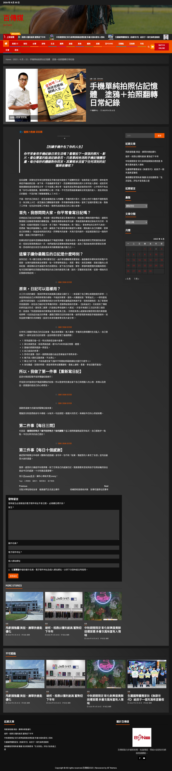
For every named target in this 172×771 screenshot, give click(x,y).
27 (134, 271)
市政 (142, 44)
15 (145, 260)
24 (156, 265)
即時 (43, 44)
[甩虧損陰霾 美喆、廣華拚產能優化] (24, 606)
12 (128, 260)
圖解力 (34, 481)
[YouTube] (144, 758)
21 (139, 265)
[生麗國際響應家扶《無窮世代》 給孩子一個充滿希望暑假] (147, 674)
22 (145, 265)
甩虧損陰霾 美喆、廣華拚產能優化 (140, 152)
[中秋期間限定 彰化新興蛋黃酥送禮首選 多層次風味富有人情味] (103, 606)
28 (139, 271)
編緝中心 (95, 110)
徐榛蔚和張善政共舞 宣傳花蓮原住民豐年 (89, 488)
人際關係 (27, 481)
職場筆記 (42, 481)
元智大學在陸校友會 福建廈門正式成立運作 (39, 488)
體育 (89, 44)
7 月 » (136, 279)
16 (150, 260)
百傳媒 (13, 18)
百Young (109, 44)
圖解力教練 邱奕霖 (33, 132)
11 (161, 254)
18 (161, 260)
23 (150, 265)
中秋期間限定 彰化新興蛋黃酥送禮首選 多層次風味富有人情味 (56, 37)
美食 (79, 44)
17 (156, 260)
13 (134, 260)
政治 (16, 50)
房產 (98, 44)
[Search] (148, 46)
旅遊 (70, 44)
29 (145, 271)
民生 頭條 (26, 635)
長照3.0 (15, 44)
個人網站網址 (14, 561)
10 (156, 254)
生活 (52, 44)
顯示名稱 (13, 543)
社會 (7, 50)
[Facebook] (140, 758)
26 (128, 271)
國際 (61, 44)
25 (161, 265)
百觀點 (121, 44)
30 (150, 271)
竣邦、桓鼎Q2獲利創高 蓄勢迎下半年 (142, 156)
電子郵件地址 (15, 552)
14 (139, 260)
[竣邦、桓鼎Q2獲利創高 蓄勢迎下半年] (64, 606)
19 (128, 265)
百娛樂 (132, 44)
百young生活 (29, 476)
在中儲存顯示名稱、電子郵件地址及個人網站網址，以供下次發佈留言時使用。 (49, 569)
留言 (11, 507)
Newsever (99, 768)
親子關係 (51, 481)
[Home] (6, 44)
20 (134, 265)
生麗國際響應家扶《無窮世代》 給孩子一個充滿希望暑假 (113, 37)
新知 (25, 44)
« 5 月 (128, 279)
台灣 (34, 44)
